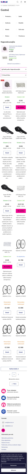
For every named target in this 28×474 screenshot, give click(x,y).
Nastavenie (13, 465)
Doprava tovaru (5, 442)
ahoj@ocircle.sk (9, 422)
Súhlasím (13, 470)
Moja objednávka (5, 440)
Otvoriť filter (6, 75)
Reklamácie (4, 447)
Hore (14, 384)
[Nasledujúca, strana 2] (14, 374)
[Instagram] (3, 430)
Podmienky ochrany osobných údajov (11, 445)
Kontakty (3, 449)
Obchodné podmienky (7, 438)
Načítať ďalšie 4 (14, 369)
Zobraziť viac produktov (13, 64)
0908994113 (9, 426)
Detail (7, 107)
